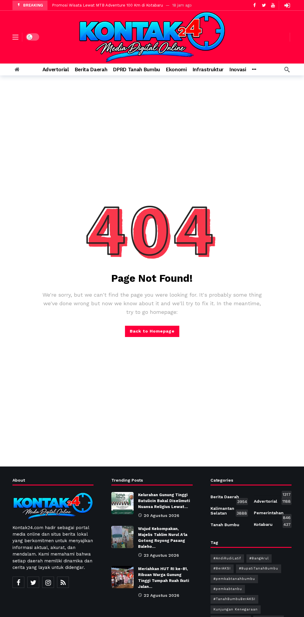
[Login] (287, 5)
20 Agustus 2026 (161, 515)
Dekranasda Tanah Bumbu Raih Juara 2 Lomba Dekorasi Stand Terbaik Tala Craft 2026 (133, 5)
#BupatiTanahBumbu (258, 568)
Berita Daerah (228, 497)
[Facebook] (18, 582)
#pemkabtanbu (227, 589)
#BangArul (259, 558)
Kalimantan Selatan (228, 510)
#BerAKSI (222, 568)
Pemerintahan (272, 514)
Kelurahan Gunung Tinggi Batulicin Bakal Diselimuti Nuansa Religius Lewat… (164, 501)
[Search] (287, 69)
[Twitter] (33, 582)
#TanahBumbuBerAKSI (234, 599)
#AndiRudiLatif (227, 558)
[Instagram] (48, 582)
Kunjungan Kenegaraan (235, 609)
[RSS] (63, 582)
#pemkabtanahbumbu (234, 579)
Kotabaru (272, 524)
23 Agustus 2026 (161, 555)
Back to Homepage (152, 331)
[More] (254, 69)
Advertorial (272, 501)
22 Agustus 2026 (161, 595)
